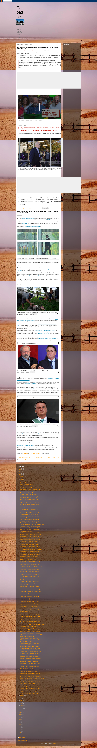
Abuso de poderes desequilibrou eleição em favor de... (30, 684)
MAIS (34, 314)
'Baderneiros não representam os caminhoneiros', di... (30, 489)
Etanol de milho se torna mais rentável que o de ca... (30, 572)
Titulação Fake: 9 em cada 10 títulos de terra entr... (30, 502)
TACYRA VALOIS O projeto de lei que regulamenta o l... (30, 584)
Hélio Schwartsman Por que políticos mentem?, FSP (30, 532)
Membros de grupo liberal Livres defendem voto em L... (30, 613)
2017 (20, 717)
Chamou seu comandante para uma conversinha (31, 433)
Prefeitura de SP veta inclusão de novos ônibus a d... (30, 633)
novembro (22, 477)
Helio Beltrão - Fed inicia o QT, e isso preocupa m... (30, 618)
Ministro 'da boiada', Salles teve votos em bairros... (29, 571)
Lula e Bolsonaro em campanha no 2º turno (30, 343)
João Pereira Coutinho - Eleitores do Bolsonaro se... (30, 656)
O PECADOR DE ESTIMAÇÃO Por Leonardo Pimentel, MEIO (32, 678)
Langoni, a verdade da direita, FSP (26, 668)
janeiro (21, 708)
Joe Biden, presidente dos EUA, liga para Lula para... (30, 481)
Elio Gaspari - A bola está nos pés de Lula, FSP (29, 623)
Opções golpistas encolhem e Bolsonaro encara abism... (31, 482)
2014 (20, 722)
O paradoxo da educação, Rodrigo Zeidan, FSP (29, 638)
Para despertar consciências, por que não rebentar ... (30, 567)
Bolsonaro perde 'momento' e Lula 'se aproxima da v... (30, 557)
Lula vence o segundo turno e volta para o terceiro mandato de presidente (37, 130)
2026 (20, 468)
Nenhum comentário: (37, 208)
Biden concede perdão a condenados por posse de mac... (31, 693)
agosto (21, 697)
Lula (51, 50)
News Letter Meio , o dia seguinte (26, 484)
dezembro (22, 476)
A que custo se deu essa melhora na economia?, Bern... (30, 651)
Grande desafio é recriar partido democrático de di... (30, 569)
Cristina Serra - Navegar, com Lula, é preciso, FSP (29, 521)
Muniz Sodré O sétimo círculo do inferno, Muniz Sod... (30, 522)
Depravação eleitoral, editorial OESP (27, 636)
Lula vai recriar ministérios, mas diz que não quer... (29, 496)
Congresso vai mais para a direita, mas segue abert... (30, 689)
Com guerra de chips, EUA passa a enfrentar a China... (30, 629)
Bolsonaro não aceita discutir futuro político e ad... (29, 486)
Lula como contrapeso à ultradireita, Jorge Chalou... (30, 491)
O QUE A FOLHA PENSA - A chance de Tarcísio (29, 499)
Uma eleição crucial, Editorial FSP (26, 531)
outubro (21, 479)
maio (21, 702)
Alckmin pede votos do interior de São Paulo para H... (30, 516)
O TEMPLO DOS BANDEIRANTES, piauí (28, 559)
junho (21, 700)
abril (21, 703)
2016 (20, 719)
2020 (20, 712)
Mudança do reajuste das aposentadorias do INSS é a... (30, 588)
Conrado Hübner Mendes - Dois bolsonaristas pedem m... (31, 551)
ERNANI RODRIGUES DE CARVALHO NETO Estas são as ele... (32, 524)
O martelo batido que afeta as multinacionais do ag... (30, 661)
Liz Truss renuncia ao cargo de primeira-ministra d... (30, 604)
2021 (20, 710)
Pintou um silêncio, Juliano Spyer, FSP (27, 608)
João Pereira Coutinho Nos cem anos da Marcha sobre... (31, 534)
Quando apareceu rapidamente (28, 218)
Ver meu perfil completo (22, 740)
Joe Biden (24, 50)
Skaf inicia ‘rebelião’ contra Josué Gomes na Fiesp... (30, 606)
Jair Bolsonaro (25, 223)
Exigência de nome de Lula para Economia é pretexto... (30, 664)
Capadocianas (19, 16)
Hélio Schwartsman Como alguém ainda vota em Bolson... (31, 673)
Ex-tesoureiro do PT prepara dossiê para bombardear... (30, 554)
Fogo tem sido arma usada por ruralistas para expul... (30, 589)
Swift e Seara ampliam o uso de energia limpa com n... (30, 564)
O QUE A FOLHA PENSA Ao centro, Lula (28, 501)
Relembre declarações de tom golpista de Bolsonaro (32, 397)
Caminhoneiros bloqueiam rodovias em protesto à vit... (30, 506)
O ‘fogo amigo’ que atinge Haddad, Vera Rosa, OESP (30, 621)
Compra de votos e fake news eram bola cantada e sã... (30, 542)
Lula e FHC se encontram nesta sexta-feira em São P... (30, 681)
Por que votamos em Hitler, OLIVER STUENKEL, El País (31, 566)
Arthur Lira (24, 221)
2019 (20, 714)
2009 (20, 731)
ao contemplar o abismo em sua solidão (32, 278)
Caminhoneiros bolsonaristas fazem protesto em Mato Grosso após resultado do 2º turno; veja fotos (39, 284)
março (21, 705)
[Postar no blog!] (44, 208)
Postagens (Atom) (24, 459)
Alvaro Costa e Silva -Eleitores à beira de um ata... (29, 519)
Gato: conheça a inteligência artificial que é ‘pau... (29, 593)
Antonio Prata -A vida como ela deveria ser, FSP (29, 509)
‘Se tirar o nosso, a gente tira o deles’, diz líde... (29, 556)
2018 (20, 715)
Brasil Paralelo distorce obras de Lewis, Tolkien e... (30, 574)
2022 (20, 474)
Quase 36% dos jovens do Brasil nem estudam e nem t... (31, 676)
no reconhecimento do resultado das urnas (32, 226)
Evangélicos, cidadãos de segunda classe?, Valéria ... (30, 616)
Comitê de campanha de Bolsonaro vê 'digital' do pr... (30, 494)
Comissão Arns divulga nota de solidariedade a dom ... (30, 614)
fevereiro (22, 707)
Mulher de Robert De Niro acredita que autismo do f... (30, 504)
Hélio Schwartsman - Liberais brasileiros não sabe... (30, 586)
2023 (20, 473)
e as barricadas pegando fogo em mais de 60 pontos (34, 275)
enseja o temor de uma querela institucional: (29, 388)
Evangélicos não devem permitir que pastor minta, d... (30, 598)
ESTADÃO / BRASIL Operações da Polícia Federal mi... (31, 576)
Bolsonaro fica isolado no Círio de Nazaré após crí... (30, 666)
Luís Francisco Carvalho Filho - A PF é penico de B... (30, 536)
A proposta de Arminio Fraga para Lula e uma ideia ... (30, 544)
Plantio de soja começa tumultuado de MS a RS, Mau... (30, 591)
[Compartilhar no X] (45, 208)
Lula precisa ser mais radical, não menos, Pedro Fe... (30, 649)
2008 (20, 732)
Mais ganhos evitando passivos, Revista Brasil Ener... (30, 579)
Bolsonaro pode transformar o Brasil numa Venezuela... (30, 654)
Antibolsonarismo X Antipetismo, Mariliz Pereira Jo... (30, 691)
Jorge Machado (22, 737)
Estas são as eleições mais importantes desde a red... (30, 517)
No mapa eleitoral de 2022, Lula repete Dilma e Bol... (30, 512)
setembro (22, 695)
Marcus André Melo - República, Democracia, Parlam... (30, 492)
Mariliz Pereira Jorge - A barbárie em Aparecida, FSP (30, 639)
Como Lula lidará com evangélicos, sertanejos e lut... (30, 541)
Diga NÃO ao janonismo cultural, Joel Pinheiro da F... (30, 631)
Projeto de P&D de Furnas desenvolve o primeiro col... (30, 688)
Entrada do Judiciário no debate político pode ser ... (30, 581)
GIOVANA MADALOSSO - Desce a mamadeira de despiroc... (31, 497)
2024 (20, 471)
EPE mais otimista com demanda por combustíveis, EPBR (31, 634)
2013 (20, 724)
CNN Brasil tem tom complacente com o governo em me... (31, 549)
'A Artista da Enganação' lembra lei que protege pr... (30, 644)
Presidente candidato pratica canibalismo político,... (30, 599)
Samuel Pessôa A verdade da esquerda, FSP (28, 669)
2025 (20, 469)
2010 (20, 729)
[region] (49, 80)
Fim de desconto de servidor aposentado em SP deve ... (31, 527)
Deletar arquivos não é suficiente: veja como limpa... (30, 643)
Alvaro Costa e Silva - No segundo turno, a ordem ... (30, 683)
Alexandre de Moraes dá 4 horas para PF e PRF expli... (30, 514)
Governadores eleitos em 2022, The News (28, 487)
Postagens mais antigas (53, 457)
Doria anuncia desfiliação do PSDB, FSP (28, 611)
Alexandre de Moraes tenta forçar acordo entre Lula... (30, 594)
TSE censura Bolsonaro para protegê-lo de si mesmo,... (30, 628)
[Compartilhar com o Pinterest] (48, 208)
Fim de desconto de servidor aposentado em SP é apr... (30, 561)
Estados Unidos (32, 50)
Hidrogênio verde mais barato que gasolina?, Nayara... (30, 552)
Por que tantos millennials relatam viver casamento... (30, 507)
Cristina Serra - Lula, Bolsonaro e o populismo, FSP (30, 671)
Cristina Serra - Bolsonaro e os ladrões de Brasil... (29, 626)
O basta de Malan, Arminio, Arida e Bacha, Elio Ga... (30, 663)
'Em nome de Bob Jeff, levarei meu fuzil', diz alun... (30, 547)
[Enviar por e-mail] (43, 208)
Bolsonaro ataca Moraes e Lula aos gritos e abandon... (30, 686)
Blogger (54, 743)
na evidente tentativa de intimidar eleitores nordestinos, (45, 330)
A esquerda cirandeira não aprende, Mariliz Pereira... (30, 596)
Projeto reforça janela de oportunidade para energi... (30, 648)
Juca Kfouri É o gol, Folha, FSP (26, 641)
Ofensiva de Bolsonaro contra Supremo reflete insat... (30, 659)
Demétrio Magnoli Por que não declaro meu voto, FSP (30, 537)
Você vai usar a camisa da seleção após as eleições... (30, 539)
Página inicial (38, 457)
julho (21, 698)
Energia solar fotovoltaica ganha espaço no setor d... (30, 601)
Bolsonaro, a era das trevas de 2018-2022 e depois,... (30, 526)
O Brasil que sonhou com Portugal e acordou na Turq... (30, 674)
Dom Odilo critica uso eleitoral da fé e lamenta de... (30, 646)
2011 (20, 727)
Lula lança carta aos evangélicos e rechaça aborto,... (30, 609)
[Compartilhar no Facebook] (47, 208)
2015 (20, 720)
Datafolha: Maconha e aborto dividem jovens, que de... (30, 603)
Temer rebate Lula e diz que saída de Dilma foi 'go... (30, 529)
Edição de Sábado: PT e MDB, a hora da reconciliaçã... (30, 679)
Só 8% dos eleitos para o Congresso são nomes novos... (31, 619)
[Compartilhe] (58, 314)
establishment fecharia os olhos (44, 333)
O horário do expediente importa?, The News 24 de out (30, 577)
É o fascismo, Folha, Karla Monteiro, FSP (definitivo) (30, 653)
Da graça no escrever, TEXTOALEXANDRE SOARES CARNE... (32, 624)
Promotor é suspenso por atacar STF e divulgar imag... (30, 562)
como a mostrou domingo (31, 383)
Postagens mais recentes (23, 457)
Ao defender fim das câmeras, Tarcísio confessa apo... (30, 658)
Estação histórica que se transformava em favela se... (30, 511)
